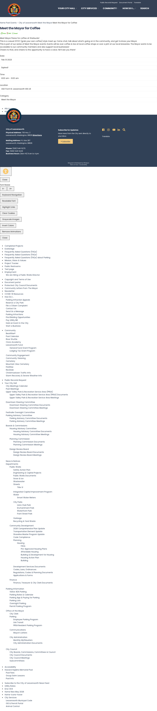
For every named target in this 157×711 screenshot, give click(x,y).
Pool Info (10, 678)
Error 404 (9, 689)
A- (3, 188)
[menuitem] (68, 8)
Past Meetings (12, 389)
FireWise (9, 367)
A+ (11, 188)
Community (110, 8)
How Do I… (128, 8)
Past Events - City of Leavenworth (21, 22)
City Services (89, 8)
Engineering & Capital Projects (27, 473)
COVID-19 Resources (14, 294)
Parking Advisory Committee (19, 415)
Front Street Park (24, 513)
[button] (65, 141)
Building (24, 560)
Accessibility (83, 165)
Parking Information (15, 589)
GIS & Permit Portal (14, 703)
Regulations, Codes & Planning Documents (33, 572)
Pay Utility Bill (12, 320)
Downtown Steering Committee (20, 402)
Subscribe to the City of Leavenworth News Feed (27, 683)
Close (4, 179)
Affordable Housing (30, 551)
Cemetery (10, 361)
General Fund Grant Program (23, 348)
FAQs (23, 546)
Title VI (20, 487)
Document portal (13, 282)
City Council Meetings (20, 658)
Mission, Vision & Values (15, 260)
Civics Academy (13, 342)
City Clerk (14, 613)
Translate (137, 2)
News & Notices (13, 461)
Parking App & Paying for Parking (25, 597)
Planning (17, 540)
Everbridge (9, 249)
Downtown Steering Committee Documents (30, 405)
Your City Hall (66, 8)
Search (144, 9)
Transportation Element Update (27, 531)
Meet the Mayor (45, 22)
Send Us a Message (15, 311)
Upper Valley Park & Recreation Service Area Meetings (34, 397)
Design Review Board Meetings (27, 455)
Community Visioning (16, 358)
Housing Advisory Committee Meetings (31, 434)
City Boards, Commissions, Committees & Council (32, 652)
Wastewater (19, 481)
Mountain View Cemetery (17, 364)
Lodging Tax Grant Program (22, 351)
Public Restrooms (13, 266)
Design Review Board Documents (28, 452)
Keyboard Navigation (12, 195)
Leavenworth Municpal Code (19, 700)
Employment (10, 272)
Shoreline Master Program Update (29, 534)
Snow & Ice (18, 478)
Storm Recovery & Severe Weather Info (24, 375)
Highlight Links (8, 207)
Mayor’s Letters (20, 632)
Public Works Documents (24, 475)
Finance (13, 580)
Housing (20, 543)
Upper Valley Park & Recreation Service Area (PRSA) (29, 391)
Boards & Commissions (16, 425)
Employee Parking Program (25, 619)
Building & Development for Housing (37, 554)
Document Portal (125, 2)
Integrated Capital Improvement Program (32, 492)
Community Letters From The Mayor (21, 288)
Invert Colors (8, 225)
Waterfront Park (24, 511)
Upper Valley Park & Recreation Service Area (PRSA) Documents (39, 394)
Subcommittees (17, 660)
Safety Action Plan (21, 470)
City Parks (17, 502)
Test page (9, 269)
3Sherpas (86, 163)
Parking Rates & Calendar (21, 594)
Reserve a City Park (14, 302)
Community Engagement (17, 355)
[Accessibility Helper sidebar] (6, 171)
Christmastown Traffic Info (18, 372)
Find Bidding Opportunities (18, 317)
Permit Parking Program (20, 606)
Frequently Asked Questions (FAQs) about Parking (27, 257)
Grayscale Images (10, 219)
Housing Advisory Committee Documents (32, 431)
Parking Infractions (14, 314)
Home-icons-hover (13, 694)
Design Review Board (19, 449)
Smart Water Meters (26, 497)
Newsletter (10, 291)
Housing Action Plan (30, 557)
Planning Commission (20, 439)
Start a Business (13, 326)
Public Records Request (109, 2)
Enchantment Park (25, 508)
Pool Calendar (12, 336)
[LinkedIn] (118, 129)
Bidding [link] (145, 2)
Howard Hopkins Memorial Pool (19, 670)
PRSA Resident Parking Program (27, 625)
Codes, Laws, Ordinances (24, 569)
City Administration (18, 637)
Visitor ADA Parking (18, 591)
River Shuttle (11, 339)
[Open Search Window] (124, 129)
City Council (11, 649)
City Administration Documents (27, 643)
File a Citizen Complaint (17, 305)
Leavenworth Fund (14, 345)
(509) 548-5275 (18, 148)
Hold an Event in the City (17, 323)
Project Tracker (11, 263)
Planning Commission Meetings (27, 444)
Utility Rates (10, 686)
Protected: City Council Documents (21, 285)
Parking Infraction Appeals (18, 300)
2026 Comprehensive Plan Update (29, 528)
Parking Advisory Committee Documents (28, 418)
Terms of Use (74, 165)
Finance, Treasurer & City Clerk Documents (33, 582)
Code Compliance (21, 537)
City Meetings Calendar (17, 386)
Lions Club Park (24, 505)
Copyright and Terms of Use (18, 279)
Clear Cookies (8, 213)
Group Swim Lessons (15, 675)
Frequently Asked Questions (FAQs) (21, 252)
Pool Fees (10, 672)
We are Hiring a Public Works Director (23, 275)
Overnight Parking (18, 603)
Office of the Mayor (15, 611)
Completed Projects (14, 246)
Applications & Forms (23, 575)
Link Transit (18, 622)
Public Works (15, 467)
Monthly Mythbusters (22, 640)
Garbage (17, 518)
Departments (12, 464)
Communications (18, 630)
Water (16, 494)
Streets (16, 484)
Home (3, 22)
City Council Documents (21, 655)
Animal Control (13, 706)
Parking (13, 616)
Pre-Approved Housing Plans (34, 549)
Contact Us (11, 308)
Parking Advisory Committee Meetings (27, 421)
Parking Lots (15, 600)
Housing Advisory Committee (23, 428)
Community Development (22, 525)
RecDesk (10, 370)
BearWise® (10, 333)
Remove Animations (11, 231)
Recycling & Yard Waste (24, 521)
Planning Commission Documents (29, 442)
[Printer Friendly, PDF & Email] (9, 33)
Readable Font (9, 201)
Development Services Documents (29, 566)
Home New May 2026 (14, 691)
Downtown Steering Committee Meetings (29, 408)
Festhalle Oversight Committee (20, 412)
